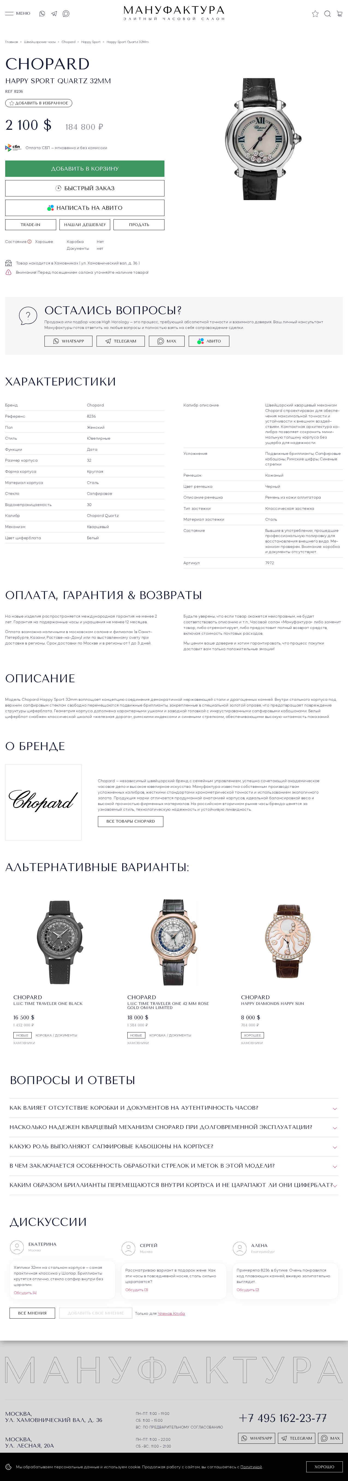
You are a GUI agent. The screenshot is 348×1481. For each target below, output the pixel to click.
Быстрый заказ (89, 188)
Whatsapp (73, 341)
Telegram (125, 341)
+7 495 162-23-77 (282, 1418)
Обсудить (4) (25, 1292)
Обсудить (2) (248, 1289)
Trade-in (30, 225)
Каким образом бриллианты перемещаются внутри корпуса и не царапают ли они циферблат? (171, 1185)
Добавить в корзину (85, 169)
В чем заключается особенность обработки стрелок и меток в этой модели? (142, 1166)
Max (171, 341)
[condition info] (29, 241)
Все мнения (32, 1313)
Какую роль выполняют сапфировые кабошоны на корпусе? (112, 1146)
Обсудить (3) (136, 1289)
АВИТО (213, 341)
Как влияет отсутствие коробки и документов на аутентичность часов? (134, 1108)
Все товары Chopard (130, 821)
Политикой (251, 1466)
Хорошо (324, 1467)
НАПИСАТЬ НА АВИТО (89, 208)
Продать (139, 225)
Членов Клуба (171, 1313)
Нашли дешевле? (85, 225)
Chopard (95, 405)
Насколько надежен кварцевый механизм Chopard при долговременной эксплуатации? (161, 1127)
